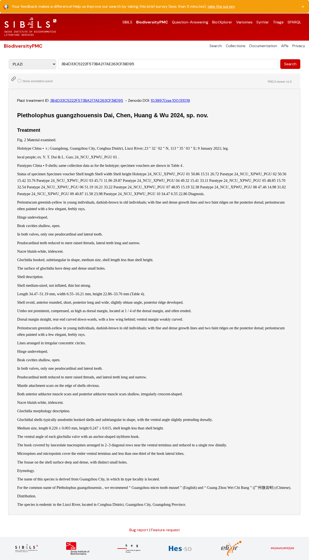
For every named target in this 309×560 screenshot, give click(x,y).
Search (216, 45)
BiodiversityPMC (152, 22)
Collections (236, 45)
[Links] (13, 79)
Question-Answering (190, 22)
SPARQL (294, 22)
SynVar (262, 22)
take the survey (221, 6)
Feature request (165, 529)
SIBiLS (127, 22)
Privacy (298, 45)
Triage (278, 22)
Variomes (244, 22)
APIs (284, 45)
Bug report (139, 529)
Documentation (263, 45)
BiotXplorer (222, 22)
